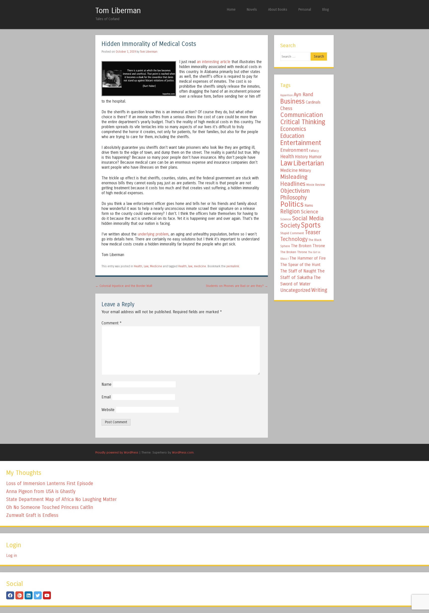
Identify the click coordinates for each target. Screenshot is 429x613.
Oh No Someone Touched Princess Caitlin (49, 507)
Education (292, 135)
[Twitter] (38, 595)
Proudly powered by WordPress (116, 452)
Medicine (156, 266)
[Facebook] (10, 595)
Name (106, 384)
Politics (292, 204)
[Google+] (19, 595)
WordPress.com (183, 452)
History (301, 156)
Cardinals (313, 102)
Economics (293, 129)
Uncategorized (295, 290)
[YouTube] (47, 595)
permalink (232, 266)
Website (108, 409)
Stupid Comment (292, 233)
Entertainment (300, 143)
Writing (319, 290)
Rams (309, 205)
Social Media (308, 218)
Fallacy (314, 151)
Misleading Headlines (293, 180)
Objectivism (295, 190)
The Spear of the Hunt (300, 264)
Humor (315, 156)
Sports (311, 225)
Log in (11, 555)
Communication (301, 115)
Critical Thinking (302, 122)
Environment (294, 150)
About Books (277, 9)
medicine (200, 266)
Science (309, 212)
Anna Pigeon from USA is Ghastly (40, 491)
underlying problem (153, 234)
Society (290, 225)
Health (138, 266)
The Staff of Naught (298, 271)
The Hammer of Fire (307, 258)
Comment (112, 323)
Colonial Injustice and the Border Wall (123, 286)
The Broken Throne (308, 245)
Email (106, 397)
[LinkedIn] (29, 595)
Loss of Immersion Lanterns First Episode (49, 483)
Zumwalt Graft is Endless (32, 515)
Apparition (286, 95)
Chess (286, 108)
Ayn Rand (303, 94)
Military (305, 170)
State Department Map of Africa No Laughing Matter (61, 499)
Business (292, 101)
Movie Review (315, 185)
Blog (325, 9)
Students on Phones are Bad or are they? (237, 286)
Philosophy (293, 197)
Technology (294, 239)
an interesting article (213, 62)
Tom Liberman (118, 10)
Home (231, 9)
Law (146, 266)
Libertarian (308, 163)
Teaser (313, 232)
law (190, 266)
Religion (290, 211)
